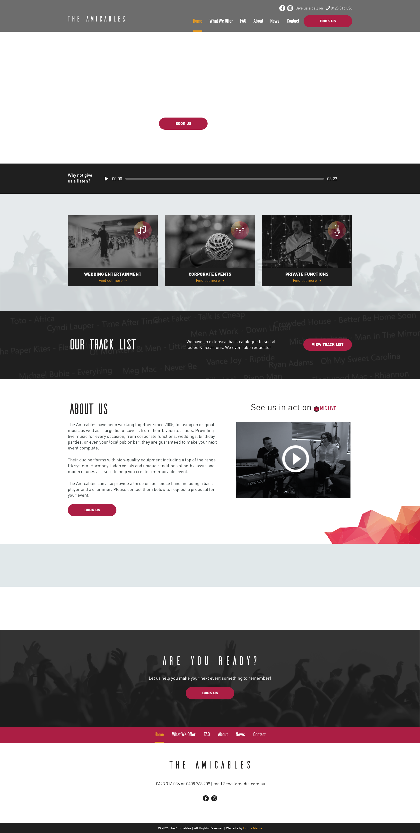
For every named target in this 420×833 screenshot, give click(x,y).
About (258, 21)
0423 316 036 (341, 8)
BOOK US (328, 21)
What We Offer (221, 21)
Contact (293, 21)
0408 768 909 (198, 783)
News (275, 21)
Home (197, 21)
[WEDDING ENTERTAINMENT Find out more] (113, 250)
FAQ (243, 21)
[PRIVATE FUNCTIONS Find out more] (307, 250)
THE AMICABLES (210, 764)
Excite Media (252, 828)
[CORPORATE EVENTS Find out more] (210, 250)
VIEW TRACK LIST (237, 124)
